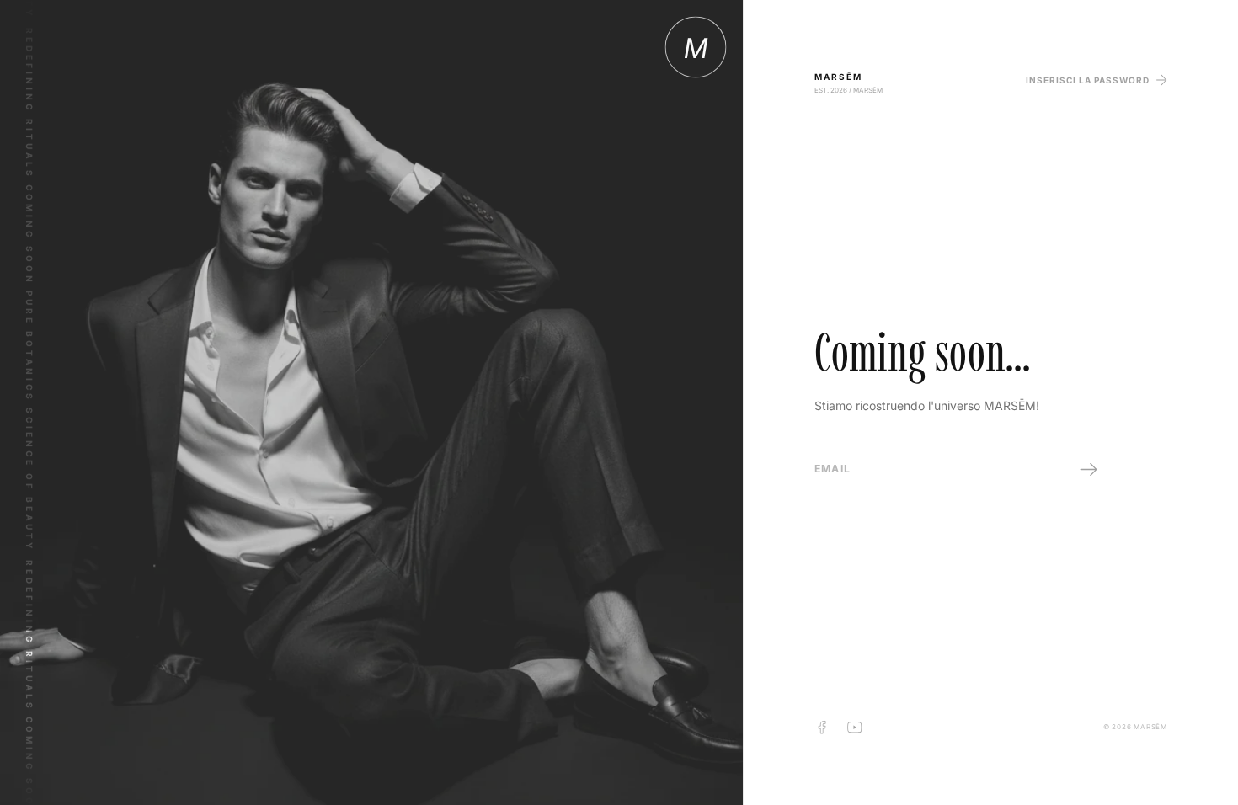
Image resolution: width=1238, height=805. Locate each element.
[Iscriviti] (1088, 469)
